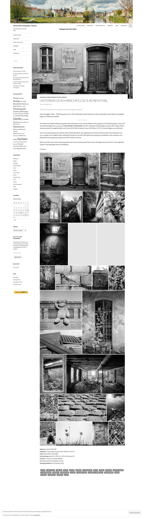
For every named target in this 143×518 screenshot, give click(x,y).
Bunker (78, 470)
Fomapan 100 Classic (18, 113)
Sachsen (60, 474)
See (14, 141)
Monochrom (109, 472)
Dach (95, 470)
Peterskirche (16, 135)
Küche (14, 175)
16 (27, 210)
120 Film (21, 98)
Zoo (24, 148)
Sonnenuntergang (19, 141)
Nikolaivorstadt (20, 133)
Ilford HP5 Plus (81, 472)
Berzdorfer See (18, 104)
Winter (14, 148)
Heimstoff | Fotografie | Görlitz (24, 26)
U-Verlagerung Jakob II (56, 137)
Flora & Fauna (81, 25)
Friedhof (56, 472)
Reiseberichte (16, 177)
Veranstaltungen (17, 184)
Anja (24, 101)
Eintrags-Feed (16, 279)
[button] (70, 172)
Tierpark (20, 144)
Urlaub (64, 97)
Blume (72, 470)
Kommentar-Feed (17, 282)
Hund (23, 119)
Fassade (108, 470)
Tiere (14, 179)
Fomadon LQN (17, 111)
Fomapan (25, 111)
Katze (15, 122)
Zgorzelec (20, 148)
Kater (27, 119)
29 (25, 215)
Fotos (59, 97)
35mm (43, 470)
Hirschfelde (64, 472)
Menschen (90, 25)
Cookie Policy (36, 515)
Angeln (21, 101)
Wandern (15, 189)
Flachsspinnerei (57, 126)
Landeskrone (25, 122)
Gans (14, 115)
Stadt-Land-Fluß (100, 25)
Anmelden (15, 277)
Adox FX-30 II (50, 470)
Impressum (124, 25)
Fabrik (102, 470)
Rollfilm (15, 139)
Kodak (18, 122)
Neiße (117, 472)
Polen (21, 135)
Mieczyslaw (16, 124)
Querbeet (110, 25)
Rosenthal (52, 474)
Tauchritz (15, 144)
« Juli (15, 220)
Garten (18, 115)
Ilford (73, 472)
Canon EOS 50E (87, 470)
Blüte (14, 106)
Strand (25, 141)
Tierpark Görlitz (18, 146)
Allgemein (15, 158)
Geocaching (24, 115)
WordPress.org (17, 284)
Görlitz (17, 118)
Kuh (21, 122)
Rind (25, 135)
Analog (59, 470)
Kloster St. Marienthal (95, 472)
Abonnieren (18, 257)
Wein (66, 474)
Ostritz (43, 474)
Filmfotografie (51, 97)
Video (14, 186)
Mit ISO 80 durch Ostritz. (19, 71)
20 (21, 212)
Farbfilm (19, 106)
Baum (65, 470)
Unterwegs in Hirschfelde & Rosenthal (74, 101)
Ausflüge (43, 97)
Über (116, 25)
